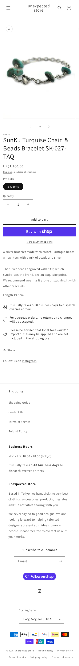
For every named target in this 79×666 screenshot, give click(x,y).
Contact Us (15, 412)
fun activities (24, 505)
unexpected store (24, 650)
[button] (8, 8)
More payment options (39, 241)
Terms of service (17, 657)
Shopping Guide (19, 402)
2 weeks (13, 186)
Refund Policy (17, 431)
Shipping (7, 172)
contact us (53, 531)
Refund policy (45, 650)
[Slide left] (30, 126)
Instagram (29, 361)
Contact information (63, 657)
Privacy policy (65, 650)
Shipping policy (39, 657)
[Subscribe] (60, 561)
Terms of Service (19, 422)
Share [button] (11, 350)
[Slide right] (49, 126)
